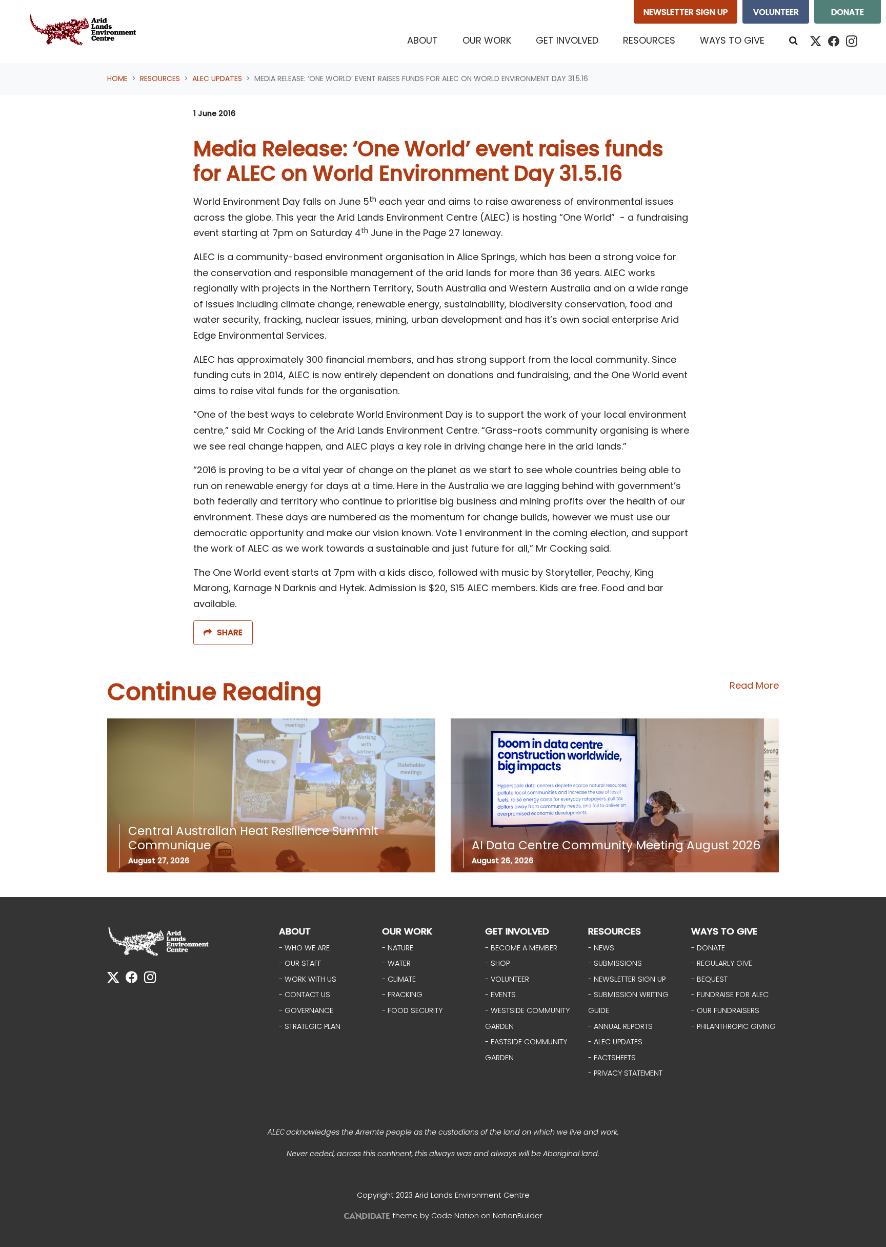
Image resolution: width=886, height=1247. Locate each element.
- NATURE (397, 948)
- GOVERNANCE (306, 1010)
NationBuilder (517, 1216)
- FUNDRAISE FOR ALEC (730, 994)
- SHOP (497, 963)
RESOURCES (614, 931)
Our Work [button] (486, 40)
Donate (847, 12)
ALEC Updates (217, 78)
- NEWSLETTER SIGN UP (627, 979)
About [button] (422, 40)
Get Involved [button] (567, 40)
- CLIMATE (399, 979)
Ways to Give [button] (732, 40)
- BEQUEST (709, 979)
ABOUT (295, 931)
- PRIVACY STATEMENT (625, 1073)
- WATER (396, 963)
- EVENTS (500, 994)
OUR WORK (407, 931)
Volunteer (776, 12)
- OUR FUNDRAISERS (725, 1010)
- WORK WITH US (307, 979)
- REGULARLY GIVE (721, 963)
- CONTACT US (304, 994)
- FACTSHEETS (612, 1058)
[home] (85, 31)
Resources (160, 78)
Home (117, 78)
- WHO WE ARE (304, 948)
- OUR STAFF (300, 963)
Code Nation (455, 1216)
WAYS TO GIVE (724, 931)
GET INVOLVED (517, 931)
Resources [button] (655, 40)
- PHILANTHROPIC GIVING (733, 1026)
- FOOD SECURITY (412, 1010)
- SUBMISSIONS (615, 963)
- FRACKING (402, 994)
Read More (754, 685)
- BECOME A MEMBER (521, 948)
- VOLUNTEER (507, 979)
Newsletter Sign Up (685, 12)
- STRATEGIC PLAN (309, 1026)
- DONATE (708, 948)
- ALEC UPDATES (615, 1042)
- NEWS (601, 948)
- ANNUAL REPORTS (620, 1026)
